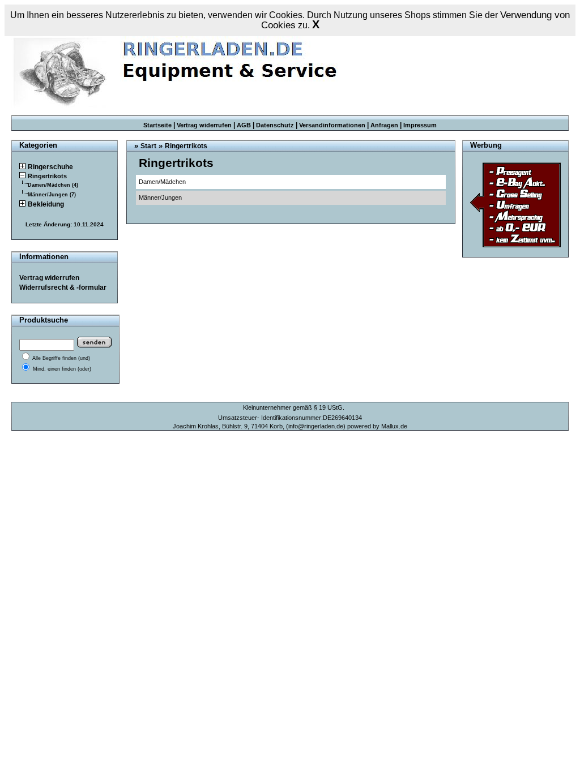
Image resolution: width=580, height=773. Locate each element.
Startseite (157, 125)
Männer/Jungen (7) (52, 194)
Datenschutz (275, 125)
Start (148, 146)
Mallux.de (394, 426)
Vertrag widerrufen (204, 125)
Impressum (420, 125)
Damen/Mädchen (162, 181)
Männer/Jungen (160, 197)
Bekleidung (46, 204)
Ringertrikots (47, 176)
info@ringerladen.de (315, 426)
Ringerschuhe (50, 167)
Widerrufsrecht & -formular (62, 287)
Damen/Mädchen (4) (53, 185)
